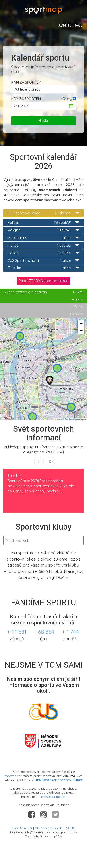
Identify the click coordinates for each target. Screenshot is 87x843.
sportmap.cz (13, 776)
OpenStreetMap (71, 419)
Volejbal (39, 230)
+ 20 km (76, 314)
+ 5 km (77, 299)
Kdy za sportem (26, 98)
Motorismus (39, 237)
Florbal (39, 245)
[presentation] (39, 461)
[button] (19, 336)
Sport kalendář (22, 828)
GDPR (70, 828)
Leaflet (59, 419)
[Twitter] (55, 814)
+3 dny (66, 98)
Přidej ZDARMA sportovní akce (43, 280)
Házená (39, 253)
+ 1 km (43, 292)
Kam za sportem (26, 82)
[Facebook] (32, 814)
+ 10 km (76, 307)
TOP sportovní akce (39, 213)
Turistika (39, 268)
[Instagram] (44, 814)
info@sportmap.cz (53, 796)
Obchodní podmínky (49, 828)
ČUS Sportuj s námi (39, 260)
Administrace (70, 25)
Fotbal (39, 222)
